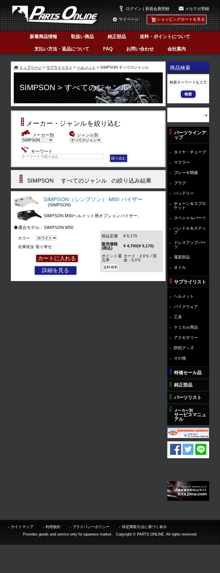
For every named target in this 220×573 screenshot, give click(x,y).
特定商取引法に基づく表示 (144, 527)
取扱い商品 (82, 36)
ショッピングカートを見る (181, 19)
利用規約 (53, 527)
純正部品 (117, 36)
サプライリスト (59, 67)
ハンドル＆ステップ (190, 230)
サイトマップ (22, 527)
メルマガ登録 (197, 9)
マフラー (182, 162)
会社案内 (177, 48)
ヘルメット (86, 67)
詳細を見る (55, 270)
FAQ (108, 48)
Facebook (175, 449)
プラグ (180, 183)
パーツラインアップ (190, 135)
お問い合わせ (140, 48)
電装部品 (182, 257)
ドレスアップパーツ (190, 244)
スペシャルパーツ (190, 218)
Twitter (188, 449)
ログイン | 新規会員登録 (147, 9)
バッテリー (184, 193)
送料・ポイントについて (165, 36)
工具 (178, 317)
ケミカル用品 (186, 327)
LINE (201, 449)
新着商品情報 (43, 36)
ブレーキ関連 (186, 173)
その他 (180, 358)
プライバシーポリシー (91, 527)
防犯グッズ (184, 348)
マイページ (129, 19)
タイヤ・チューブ (190, 152)
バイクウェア (186, 307)
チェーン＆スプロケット (190, 205)
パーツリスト (188, 397)
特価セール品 (188, 372)
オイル (180, 267)
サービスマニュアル (190, 415)
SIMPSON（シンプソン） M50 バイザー (93, 199)
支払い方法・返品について (61, 48)
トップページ (30, 67)
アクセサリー (186, 337)
